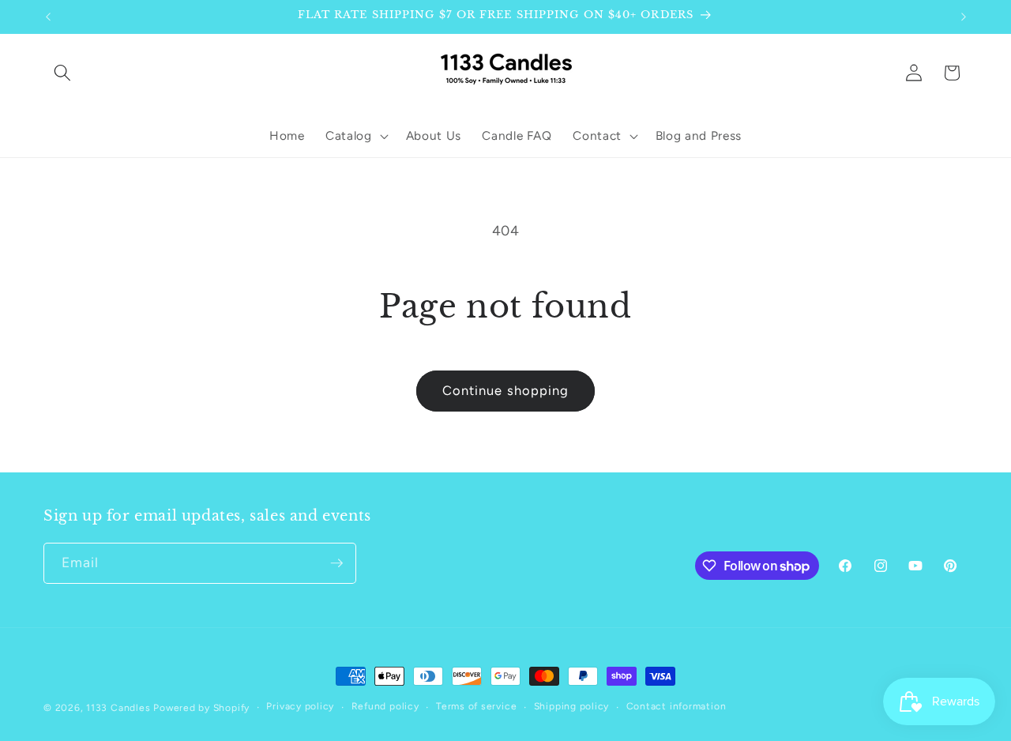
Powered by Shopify (201, 707)
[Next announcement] (963, 16)
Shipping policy (572, 706)
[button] (62, 73)
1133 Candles (118, 707)
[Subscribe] (336, 563)
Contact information (676, 706)
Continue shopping (505, 390)
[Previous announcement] (48, 16)
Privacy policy (300, 706)
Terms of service (476, 706)
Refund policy (385, 706)
